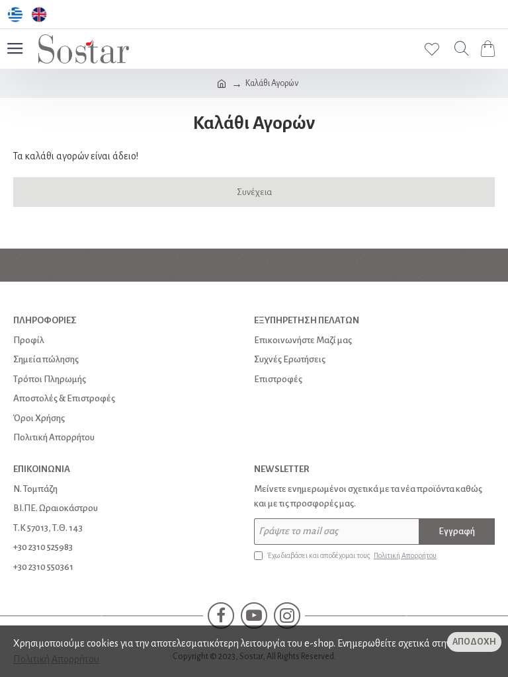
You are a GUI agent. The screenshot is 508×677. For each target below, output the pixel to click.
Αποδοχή (474, 642)
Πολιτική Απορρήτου (56, 659)
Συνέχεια (254, 192)
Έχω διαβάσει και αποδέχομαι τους (352, 555)
